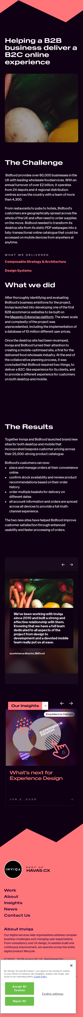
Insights (13, 902)
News (10, 909)
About (11, 896)
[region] (38, 986)
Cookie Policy (40, 976)
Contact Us (17, 915)
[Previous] (63, 564)
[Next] (71, 564)
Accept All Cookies (19, 988)
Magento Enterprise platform (32, 317)
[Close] (71, 965)
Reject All (19, 1001)
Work (10, 890)
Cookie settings (52, 993)
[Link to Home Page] (11, 11)
